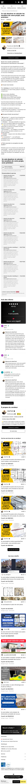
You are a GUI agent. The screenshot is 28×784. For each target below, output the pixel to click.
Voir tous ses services (13, 549)
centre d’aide (16, 732)
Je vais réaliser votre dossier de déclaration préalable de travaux (10, 713)
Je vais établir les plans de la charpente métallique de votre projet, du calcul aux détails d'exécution (13, 515)
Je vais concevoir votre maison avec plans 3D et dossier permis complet (13, 632)
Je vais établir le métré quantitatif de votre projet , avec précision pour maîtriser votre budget (12, 543)
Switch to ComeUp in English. (12, 776)
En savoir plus (13, 431)
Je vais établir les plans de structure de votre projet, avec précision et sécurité (12, 487)
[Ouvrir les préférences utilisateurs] (24, 2)
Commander (16, 781)
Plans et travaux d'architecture (9, 10)
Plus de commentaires (7, 403)
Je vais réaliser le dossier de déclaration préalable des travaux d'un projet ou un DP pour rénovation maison (12, 579)
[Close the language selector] (21, 777)
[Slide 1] (18, 40)
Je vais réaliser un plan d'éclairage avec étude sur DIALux (12, 685)
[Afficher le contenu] (25, 754)
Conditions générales (13, 778)
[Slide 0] (6, 40)
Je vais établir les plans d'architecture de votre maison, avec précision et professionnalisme (13, 461)
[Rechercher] (16, 2)
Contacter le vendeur (13, 57)
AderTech (15, 46)
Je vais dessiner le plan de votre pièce (12, 604)
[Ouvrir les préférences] (19, 2)
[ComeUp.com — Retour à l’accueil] (2, 2)
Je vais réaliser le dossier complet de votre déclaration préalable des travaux (13, 658)
